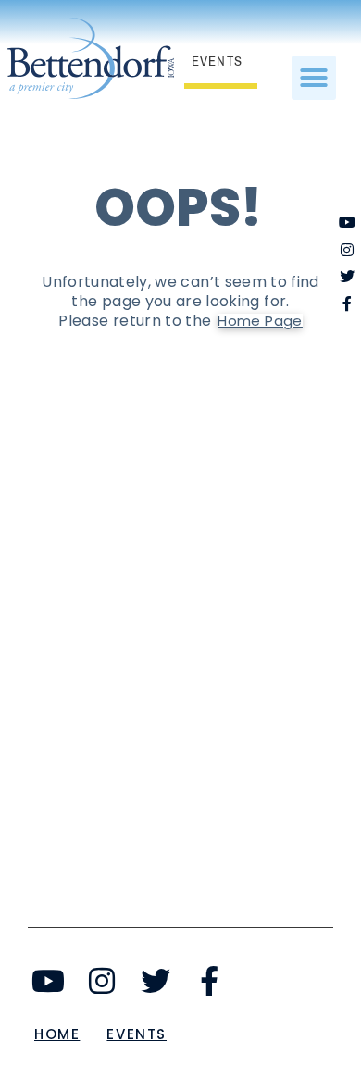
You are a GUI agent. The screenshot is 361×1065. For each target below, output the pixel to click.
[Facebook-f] (209, 981)
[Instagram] (102, 981)
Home (57, 1034)
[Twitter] (156, 981)
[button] (314, 78)
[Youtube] (48, 981)
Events (136, 1034)
